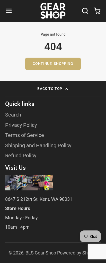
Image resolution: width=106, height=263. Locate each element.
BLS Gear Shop (40, 253)
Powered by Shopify (77, 253)
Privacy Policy (21, 125)
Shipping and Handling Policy (38, 146)
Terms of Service (24, 135)
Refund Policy (20, 156)
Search (13, 115)
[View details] (29, 183)
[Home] (53, 11)
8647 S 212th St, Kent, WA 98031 (38, 199)
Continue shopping (53, 63)
